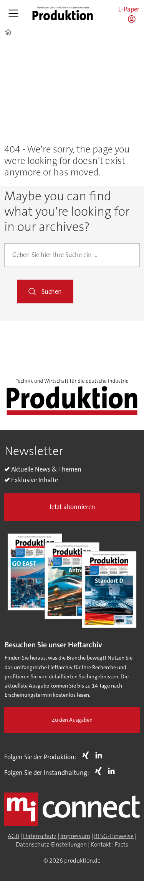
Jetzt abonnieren (72, 507)
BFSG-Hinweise (114, 836)
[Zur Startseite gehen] (62, 13)
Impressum (75, 836)
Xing (87, 755)
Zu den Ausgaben (72, 720)
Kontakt (101, 844)
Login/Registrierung (133, 19)
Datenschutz (39, 836)
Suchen (51, 292)
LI (100, 755)
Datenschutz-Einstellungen (51, 844)
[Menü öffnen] (13, 13)
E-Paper (128, 9)
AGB (13, 836)
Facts (121, 844)
